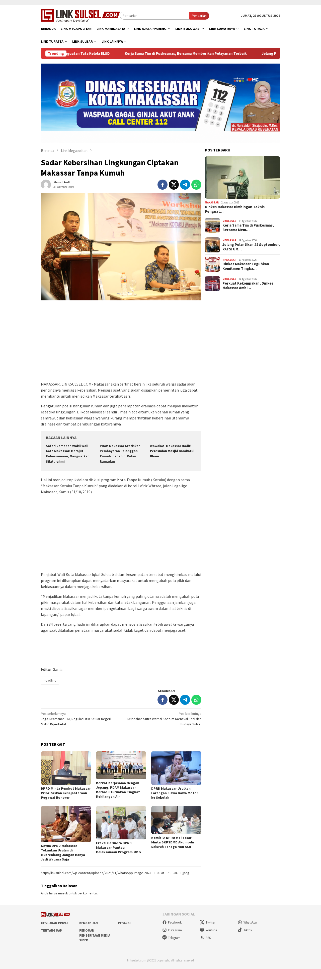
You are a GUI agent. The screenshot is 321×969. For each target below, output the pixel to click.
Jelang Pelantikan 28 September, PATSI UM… (251, 246)
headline (50, 680)
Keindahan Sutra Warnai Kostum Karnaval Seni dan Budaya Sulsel (164, 718)
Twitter (210, 922)
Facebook (175, 922)
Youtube (211, 930)
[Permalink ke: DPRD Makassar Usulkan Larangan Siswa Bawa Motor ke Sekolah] (176, 768)
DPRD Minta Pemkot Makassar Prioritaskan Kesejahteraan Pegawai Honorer (66, 793)
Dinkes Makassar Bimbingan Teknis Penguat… (235, 209)
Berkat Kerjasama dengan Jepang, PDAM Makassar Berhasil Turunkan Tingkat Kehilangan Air (118, 790)
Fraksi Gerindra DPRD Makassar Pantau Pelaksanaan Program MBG (118, 847)
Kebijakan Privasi (55, 923)
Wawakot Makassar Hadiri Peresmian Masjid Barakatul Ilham (172, 451)
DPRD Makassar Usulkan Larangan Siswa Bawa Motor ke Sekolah (174, 793)
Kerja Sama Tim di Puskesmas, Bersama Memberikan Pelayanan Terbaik (155, 53)
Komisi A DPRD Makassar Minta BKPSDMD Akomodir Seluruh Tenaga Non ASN (173, 842)
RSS (208, 938)
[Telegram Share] (185, 185)
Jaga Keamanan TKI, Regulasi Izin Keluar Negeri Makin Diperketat (76, 718)
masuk (63, 893)
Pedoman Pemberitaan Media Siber (94, 935)
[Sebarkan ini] (162, 185)
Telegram (174, 938)
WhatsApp (250, 922)
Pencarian (199, 15)
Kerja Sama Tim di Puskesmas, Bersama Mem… (248, 227)
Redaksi (124, 923)
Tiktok (248, 930)
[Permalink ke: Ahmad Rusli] (46, 184)
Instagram (175, 930)
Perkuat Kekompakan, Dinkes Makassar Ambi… (247, 285)
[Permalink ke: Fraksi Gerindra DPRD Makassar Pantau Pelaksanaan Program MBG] (121, 822)
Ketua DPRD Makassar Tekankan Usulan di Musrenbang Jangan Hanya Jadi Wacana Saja (63, 852)
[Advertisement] (121, 343)
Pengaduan (88, 923)
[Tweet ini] (174, 185)
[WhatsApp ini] (196, 185)
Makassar (212, 202)
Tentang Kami (52, 930)
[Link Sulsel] (80, 15)
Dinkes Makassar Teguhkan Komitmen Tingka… (245, 266)
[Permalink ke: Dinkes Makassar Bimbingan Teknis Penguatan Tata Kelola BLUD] (242, 177)
